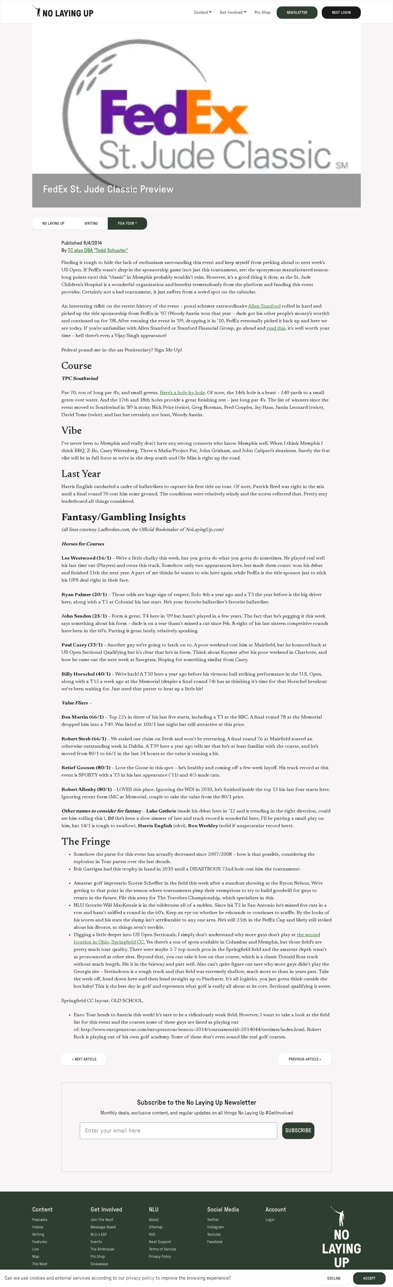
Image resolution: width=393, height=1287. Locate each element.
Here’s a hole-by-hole (182, 392)
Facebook (215, 1242)
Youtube (214, 1234)
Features (39, 1242)
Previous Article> (305, 1059)
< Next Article (84, 1059)
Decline (333, 1278)
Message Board (103, 1227)
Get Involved (231, 12)
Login (270, 1220)
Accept (369, 1278)
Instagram (215, 1227)
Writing (91, 223)
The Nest (39, 1264)
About (154, 1220)
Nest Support (160, 1242)
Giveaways (99, 1264)
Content (201, 12)
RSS (152, 1234)
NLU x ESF (99, 1234)
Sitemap (156, 1227)
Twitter (213, 1220)
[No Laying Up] (63, 12)
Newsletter (297, 12)
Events (96, 1242)
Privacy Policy (160, 1256)
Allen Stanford (264, 306)
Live (35, 1249)
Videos (37, 1227)
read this (276, 328)
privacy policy (140, 1278)
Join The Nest (102, 1220)
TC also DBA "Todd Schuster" (98, 250)
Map (35, 1256)
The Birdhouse (102, 1249)
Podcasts (39, 1220)
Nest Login (341, 12)
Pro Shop (262, 12)
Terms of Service (162, 1249)
